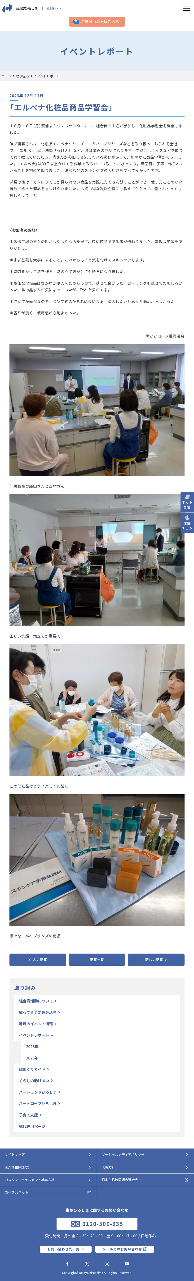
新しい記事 (154, 959)
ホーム (6, 76)
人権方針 (108, 1167)
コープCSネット (16, 1192)
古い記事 (40, 959)
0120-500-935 (102, 1224)
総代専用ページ (32, 1126)
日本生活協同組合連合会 (120, 1179)
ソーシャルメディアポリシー (123, 1154)
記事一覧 (97, 959)
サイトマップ (15, 1154)
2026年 (32, 1046)
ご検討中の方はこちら (100, 21)
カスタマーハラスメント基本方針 (29, 1179)
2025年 (32, 1058)
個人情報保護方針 (18, 1167)
